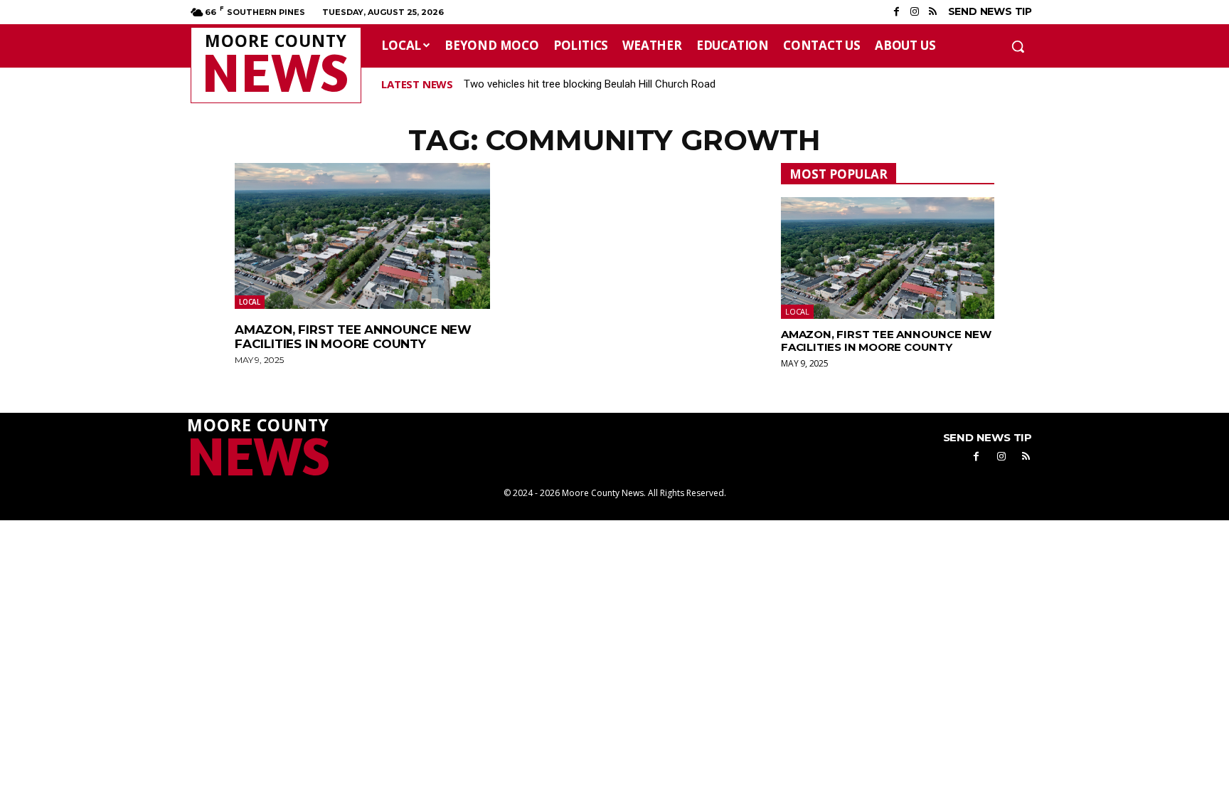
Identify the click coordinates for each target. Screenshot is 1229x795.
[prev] (1007, 84)
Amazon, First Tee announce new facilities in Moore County (353, 336)
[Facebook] (896, 12)
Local (249, 302)
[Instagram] (914, 12)
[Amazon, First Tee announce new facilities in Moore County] (362, 236)
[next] (1029, 84)
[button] (1017, 46)
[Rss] (932, 12)
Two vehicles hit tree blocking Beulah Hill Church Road (589, 84)
